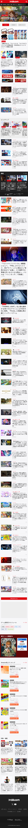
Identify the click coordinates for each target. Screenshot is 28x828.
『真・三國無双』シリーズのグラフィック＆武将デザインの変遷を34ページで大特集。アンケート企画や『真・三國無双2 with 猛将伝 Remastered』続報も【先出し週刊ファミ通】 (19, 332)
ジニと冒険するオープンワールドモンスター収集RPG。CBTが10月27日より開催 (19, 528)
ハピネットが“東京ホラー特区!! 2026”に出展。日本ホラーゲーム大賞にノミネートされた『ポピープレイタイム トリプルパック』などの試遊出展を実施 (19, 363)
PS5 (11, 4)
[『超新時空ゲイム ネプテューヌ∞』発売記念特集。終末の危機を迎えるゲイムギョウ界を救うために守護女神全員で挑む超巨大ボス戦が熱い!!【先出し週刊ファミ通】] (6, 494)
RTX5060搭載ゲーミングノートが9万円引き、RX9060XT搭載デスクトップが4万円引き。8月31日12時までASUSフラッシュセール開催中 (19, 101)
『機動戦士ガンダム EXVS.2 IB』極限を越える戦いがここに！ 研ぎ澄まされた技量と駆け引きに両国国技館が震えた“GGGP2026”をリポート (6, 132)
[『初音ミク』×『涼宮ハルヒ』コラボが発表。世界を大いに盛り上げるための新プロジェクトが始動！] (6, 200)
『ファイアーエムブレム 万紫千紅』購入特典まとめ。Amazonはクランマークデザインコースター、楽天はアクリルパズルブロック (7, 750)
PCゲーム (15, 4)
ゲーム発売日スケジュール (9, 622)
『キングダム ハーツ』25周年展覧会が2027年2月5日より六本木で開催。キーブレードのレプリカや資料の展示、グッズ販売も (19, 392)
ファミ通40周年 (17, 566)
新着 (1, 4)
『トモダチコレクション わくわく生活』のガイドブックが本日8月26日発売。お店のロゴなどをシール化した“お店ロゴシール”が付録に (19, 538)
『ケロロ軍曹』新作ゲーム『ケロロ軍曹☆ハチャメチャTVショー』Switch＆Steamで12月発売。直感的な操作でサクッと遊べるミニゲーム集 (19, 383)
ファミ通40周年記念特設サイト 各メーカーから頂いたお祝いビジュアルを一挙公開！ (19, 569)
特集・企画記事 (5, 15)
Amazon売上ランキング (8, 662)
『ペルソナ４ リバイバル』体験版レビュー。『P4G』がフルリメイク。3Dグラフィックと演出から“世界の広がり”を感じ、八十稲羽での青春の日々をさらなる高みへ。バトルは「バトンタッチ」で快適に (14, 268)
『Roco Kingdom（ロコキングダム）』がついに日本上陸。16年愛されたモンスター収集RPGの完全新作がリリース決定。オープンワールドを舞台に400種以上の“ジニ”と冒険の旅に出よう (14, 18)
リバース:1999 (16, 349)
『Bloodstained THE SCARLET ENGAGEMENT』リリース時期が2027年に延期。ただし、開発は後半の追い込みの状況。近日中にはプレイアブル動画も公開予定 (19, 91)
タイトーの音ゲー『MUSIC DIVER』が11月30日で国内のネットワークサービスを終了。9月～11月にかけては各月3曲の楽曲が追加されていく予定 (19, 455)
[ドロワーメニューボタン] (1, 1)
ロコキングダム (17, 525)
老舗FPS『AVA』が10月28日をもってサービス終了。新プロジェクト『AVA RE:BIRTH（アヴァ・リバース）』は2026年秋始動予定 (19, 373)
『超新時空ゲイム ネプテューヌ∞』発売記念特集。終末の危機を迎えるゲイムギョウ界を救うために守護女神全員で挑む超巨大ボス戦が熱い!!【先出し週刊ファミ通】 (19, 496)
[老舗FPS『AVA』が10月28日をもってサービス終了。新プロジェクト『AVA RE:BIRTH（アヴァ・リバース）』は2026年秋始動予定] (6, 373)
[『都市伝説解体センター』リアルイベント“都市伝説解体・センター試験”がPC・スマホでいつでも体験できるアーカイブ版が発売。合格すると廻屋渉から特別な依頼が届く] (6, 442)
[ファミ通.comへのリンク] (14, 1)
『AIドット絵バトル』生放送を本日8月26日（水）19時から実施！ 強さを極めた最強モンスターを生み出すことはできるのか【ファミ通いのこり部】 (19, 164)
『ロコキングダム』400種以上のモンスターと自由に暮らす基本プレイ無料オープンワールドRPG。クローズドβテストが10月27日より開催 (19, 590)
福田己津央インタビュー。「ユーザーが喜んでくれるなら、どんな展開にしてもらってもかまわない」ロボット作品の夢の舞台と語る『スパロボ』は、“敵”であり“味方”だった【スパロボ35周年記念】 (21, 751)
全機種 (3, 626)
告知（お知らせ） (16, 160)
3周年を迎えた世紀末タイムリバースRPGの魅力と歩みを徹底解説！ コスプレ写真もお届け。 (19, 352)
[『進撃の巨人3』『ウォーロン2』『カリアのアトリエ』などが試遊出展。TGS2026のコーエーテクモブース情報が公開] (14, 34)
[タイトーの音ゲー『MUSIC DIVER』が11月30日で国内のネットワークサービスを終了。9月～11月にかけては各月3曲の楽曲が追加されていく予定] (6, 453)
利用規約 (20, 809)
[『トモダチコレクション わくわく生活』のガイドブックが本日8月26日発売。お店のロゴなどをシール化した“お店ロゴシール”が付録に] (6, 537)
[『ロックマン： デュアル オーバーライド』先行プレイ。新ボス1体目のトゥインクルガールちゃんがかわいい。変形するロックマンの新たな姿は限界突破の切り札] (7, 54)
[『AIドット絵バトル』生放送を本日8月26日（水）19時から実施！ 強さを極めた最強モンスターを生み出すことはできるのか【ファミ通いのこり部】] (6, 162)
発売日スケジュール (22, 4)
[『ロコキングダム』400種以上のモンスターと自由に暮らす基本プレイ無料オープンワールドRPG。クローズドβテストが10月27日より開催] (6, 589)
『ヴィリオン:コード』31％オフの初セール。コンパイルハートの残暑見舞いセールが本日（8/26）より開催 (19, 433)
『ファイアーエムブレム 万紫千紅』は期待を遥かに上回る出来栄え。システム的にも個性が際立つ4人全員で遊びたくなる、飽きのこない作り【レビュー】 (21, 769)
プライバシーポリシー (12, 809)
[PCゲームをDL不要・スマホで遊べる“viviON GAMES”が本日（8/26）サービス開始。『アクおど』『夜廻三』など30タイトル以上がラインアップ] (6, 209)
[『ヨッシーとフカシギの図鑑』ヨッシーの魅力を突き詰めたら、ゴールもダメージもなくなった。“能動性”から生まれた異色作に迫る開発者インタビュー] (7, 761)
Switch (8, 4)
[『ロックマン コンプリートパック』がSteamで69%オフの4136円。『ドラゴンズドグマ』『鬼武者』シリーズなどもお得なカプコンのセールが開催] (6, 110)
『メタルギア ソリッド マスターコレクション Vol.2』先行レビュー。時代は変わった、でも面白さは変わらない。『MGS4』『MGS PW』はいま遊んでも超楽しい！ (21, 787)
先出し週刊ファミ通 (16, 327)
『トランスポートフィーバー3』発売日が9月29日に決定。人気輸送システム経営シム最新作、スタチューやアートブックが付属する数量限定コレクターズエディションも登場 (19, 144)
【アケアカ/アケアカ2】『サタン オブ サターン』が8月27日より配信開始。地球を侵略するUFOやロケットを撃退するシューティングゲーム (19, 342)
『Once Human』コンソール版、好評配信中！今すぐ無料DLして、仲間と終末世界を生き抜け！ (19, 321)
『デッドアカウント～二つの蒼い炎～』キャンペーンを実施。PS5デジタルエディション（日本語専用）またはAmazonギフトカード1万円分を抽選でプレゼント (19, 548)
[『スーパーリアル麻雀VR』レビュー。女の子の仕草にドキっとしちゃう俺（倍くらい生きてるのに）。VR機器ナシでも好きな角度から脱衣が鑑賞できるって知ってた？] (6, 282)
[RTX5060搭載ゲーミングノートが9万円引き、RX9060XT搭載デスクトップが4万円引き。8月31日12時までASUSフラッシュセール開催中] (6, 100)
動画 (2, 173)
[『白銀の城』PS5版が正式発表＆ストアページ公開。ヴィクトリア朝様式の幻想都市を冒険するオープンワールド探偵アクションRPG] (6, 464)
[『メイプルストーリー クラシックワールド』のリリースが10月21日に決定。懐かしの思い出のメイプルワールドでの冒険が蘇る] (6, 505)
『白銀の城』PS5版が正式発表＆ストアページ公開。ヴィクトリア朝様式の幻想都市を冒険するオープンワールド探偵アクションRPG (19, 465)
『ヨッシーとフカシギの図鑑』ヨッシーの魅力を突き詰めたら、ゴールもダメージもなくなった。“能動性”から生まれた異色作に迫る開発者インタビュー (7, 769)
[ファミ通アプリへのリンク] (10, 819)
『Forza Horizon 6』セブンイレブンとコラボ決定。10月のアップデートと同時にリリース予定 (19, 241)
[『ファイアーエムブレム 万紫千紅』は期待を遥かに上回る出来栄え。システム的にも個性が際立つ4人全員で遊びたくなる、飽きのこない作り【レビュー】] (21, 761)
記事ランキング (22, 24)
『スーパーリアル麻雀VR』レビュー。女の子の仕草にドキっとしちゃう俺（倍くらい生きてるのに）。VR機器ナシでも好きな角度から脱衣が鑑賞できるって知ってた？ (19, 283)
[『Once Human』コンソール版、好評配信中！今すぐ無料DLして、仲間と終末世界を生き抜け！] (6, 320)
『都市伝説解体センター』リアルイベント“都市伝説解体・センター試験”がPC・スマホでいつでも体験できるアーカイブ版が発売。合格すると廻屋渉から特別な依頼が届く (19, 444)
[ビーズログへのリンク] (18, 819)
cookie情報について (11, 811)
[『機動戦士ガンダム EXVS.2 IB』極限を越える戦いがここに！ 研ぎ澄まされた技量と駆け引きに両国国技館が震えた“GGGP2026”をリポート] (6, 124)
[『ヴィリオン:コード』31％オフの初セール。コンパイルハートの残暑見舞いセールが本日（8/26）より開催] (6, 433)
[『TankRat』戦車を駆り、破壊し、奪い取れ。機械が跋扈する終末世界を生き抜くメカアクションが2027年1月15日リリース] (6, 412)
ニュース (3, 41)
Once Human (16, 318)
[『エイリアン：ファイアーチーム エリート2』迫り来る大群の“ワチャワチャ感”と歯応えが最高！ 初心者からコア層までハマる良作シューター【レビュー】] (6, 219)
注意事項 (25, 809)
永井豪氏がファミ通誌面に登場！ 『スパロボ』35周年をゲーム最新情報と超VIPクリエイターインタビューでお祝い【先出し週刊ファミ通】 (19, 423)
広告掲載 (19, 811)
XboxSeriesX (10, 629)
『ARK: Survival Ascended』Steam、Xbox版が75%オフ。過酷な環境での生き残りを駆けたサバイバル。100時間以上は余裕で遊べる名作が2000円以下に (19, 403)
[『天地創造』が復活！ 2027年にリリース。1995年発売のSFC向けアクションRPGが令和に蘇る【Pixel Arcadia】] (17, 124)
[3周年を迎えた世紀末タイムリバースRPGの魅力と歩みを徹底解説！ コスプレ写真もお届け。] (6, 352)
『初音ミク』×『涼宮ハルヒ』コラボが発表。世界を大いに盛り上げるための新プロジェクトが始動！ (19, 201)
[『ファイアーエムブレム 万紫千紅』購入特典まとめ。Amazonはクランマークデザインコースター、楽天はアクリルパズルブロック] (7, 743)
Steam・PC (4, 629)
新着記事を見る (14, 598)
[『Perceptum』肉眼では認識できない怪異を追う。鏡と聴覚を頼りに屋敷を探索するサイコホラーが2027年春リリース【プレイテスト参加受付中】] (6, 474)
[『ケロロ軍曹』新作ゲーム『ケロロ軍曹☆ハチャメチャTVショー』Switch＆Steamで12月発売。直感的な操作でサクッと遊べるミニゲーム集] (6, 382)
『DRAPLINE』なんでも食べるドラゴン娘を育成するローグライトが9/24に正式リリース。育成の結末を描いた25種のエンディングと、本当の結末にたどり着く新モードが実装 (19, 232)
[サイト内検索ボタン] (26, 1)
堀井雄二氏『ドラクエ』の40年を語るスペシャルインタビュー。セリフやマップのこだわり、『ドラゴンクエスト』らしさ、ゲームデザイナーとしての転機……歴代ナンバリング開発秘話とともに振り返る (7, 787)
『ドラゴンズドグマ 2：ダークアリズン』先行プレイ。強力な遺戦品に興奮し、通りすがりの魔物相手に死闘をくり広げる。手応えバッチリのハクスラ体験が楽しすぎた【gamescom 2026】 (21, 63)
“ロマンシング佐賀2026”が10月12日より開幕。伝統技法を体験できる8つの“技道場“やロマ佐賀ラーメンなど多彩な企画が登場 (19, 485)
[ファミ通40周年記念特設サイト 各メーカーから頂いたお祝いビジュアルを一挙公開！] (6, 568)
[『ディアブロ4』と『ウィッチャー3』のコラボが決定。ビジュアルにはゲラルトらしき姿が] (6, 560)
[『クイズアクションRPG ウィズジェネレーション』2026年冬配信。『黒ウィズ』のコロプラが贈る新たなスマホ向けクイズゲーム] (6, 153)
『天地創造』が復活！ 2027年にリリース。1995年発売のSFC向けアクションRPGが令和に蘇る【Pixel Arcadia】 (17, 131)
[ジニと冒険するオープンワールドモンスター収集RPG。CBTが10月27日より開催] (6, 528)
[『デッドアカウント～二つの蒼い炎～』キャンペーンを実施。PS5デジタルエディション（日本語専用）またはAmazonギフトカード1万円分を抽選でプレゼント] (6, 547)
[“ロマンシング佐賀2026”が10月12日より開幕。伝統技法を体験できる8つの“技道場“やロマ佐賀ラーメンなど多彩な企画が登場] (6, 484)
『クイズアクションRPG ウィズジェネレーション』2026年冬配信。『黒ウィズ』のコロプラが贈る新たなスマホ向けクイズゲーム (19, 154)
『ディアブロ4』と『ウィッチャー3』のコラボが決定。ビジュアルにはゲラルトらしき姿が (19, 560)
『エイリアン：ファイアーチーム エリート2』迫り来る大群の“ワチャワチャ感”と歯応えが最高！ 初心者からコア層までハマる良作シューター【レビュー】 (19, 221)
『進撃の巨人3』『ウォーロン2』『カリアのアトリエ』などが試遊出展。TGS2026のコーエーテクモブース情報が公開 (14, 45)
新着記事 (13, 24)
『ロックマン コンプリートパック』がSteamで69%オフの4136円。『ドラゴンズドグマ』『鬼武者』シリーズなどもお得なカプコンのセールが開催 (19, 111)
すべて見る (25, 173)
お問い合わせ (4, 809)
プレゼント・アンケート (17, 544)
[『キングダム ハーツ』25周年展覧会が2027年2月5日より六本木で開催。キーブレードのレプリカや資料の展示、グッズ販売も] (6, 392)
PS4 (19, 626)
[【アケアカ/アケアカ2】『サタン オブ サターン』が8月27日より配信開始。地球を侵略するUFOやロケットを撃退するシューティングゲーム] (6, 341)
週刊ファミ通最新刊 (7, 636)
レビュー (3, 57)
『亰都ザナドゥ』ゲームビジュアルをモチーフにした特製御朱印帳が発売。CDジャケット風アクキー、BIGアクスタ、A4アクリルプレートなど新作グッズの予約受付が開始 (19, 580)
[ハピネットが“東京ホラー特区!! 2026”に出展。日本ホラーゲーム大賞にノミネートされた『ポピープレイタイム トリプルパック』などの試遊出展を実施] (6, 362)
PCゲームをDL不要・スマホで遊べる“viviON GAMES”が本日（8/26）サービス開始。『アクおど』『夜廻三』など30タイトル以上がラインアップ (19, 210)
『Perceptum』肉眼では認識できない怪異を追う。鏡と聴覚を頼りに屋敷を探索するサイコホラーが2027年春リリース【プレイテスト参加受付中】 (19, 475)
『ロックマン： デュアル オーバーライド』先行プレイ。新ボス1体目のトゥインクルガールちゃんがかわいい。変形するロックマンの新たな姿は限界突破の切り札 (7, 63)
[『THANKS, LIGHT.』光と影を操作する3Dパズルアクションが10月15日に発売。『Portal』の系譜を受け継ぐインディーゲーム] (14, 297)
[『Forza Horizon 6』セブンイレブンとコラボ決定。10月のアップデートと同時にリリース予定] (6, 241)
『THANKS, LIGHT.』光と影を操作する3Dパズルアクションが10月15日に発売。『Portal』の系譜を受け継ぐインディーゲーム (13, 309)
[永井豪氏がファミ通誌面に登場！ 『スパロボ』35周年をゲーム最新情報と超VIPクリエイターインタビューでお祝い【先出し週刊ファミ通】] (6, 422)
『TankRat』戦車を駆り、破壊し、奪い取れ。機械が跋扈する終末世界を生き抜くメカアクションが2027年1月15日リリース (19, 413)
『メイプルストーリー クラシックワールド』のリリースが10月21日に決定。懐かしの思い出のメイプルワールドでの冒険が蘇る (19, 505)
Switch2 (4, 4)
